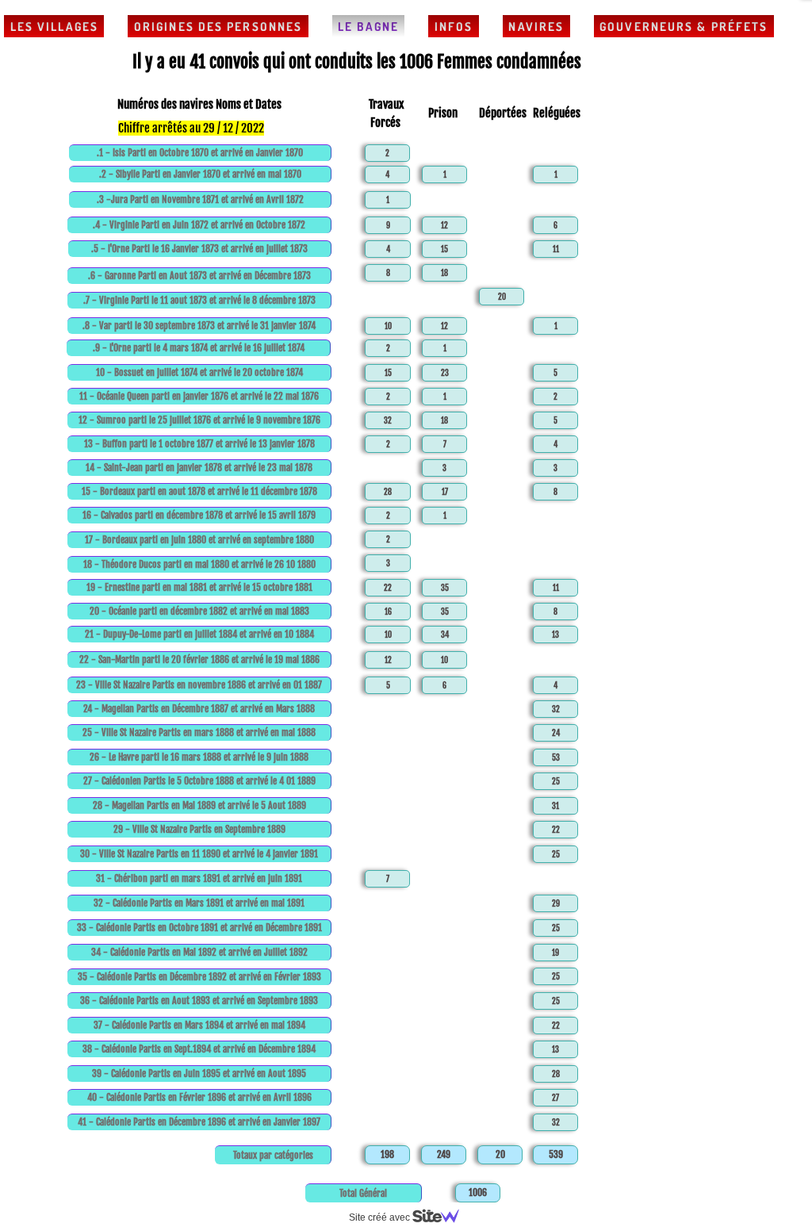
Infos (454, 26)
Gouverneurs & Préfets (683, 26)
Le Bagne (368, 26)
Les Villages (54, 26)
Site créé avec (380, 1217)
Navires (536, 26)
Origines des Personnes (218, 26)
